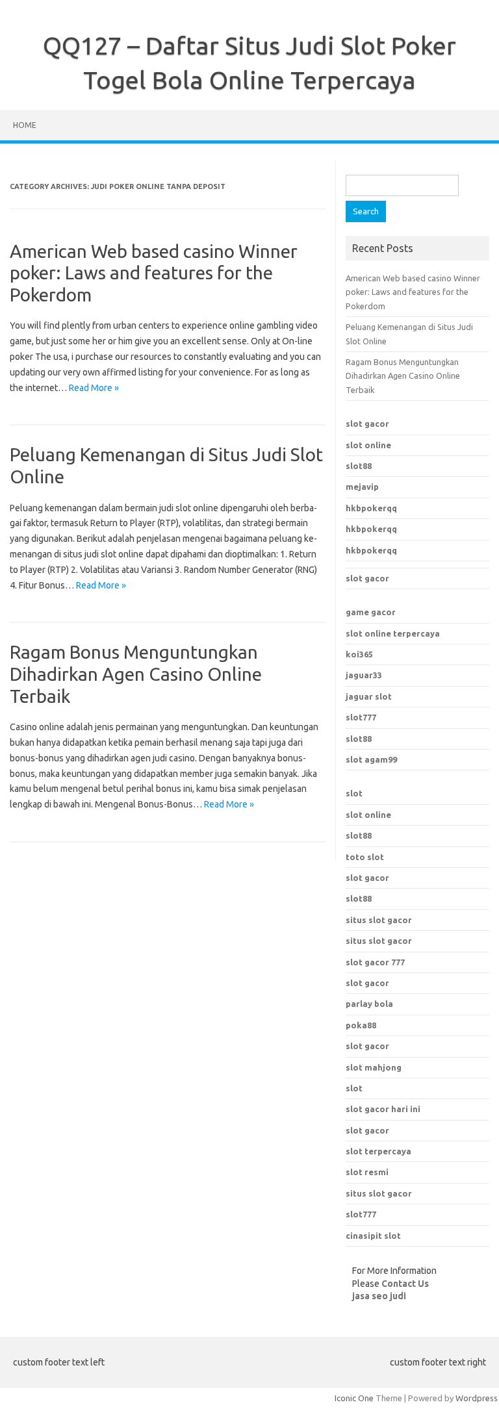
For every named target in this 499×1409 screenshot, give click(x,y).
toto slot (365, 856)
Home (24, 125)
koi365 (359, 654)
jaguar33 (364, 674)
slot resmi (367, 1171)
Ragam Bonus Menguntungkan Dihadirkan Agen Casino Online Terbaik (136, 673)
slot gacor (367, 423)
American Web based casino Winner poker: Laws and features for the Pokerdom (154, 273)
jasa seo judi (379, 1296)
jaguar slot (369, 696)
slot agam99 (371, 759)
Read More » (94, 388)
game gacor (371, 611)
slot (354, 793)
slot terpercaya (378, 1151)
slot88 (359, 465)
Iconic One (354, 1398)
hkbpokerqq (371, 508)
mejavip (362, 486)
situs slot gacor (379, 1193)
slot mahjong (374, 1067)
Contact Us (405, 1283)
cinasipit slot (373, 1235)
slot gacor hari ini (383, 1108)
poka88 (361, 1025)
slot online (368, 445)
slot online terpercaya (393, 633)
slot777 (361, 717)
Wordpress (476, 1398)
